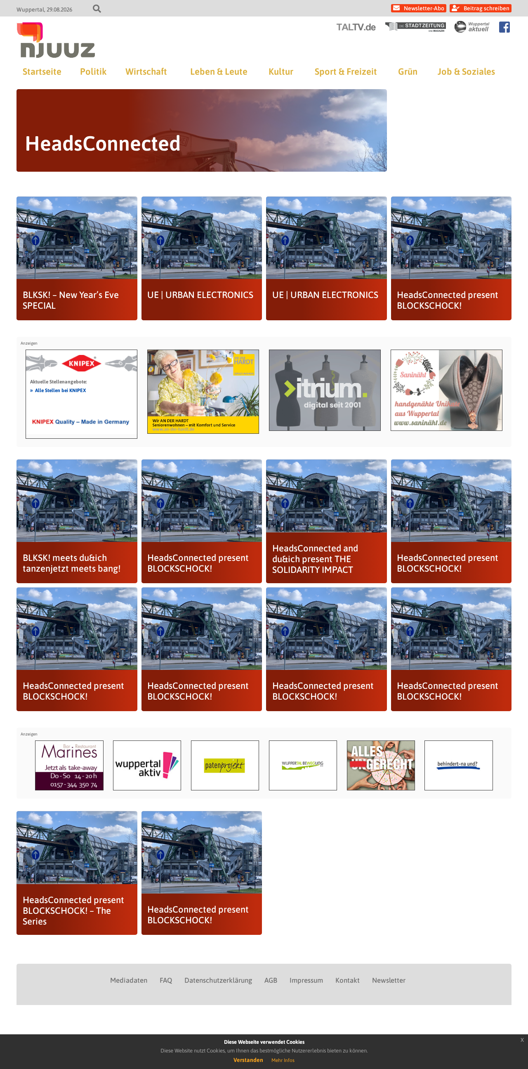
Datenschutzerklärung (218, 980)
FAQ (166, 980)
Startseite (42, 71)
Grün (407, 71)
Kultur (281, 71)
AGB (270, 980)
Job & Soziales (466, 71)
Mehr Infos (283, 1060)
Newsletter (388, 980)
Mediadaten (128, 980)
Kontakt (347, 980)
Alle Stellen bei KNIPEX (58, 390)
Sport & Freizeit (346, 71)
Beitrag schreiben (486, 8)
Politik (93, 71)
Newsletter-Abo (424, 8)
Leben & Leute (219, 71)
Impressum (306, 980)
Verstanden (248, 1060)
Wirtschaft (146, 71)
